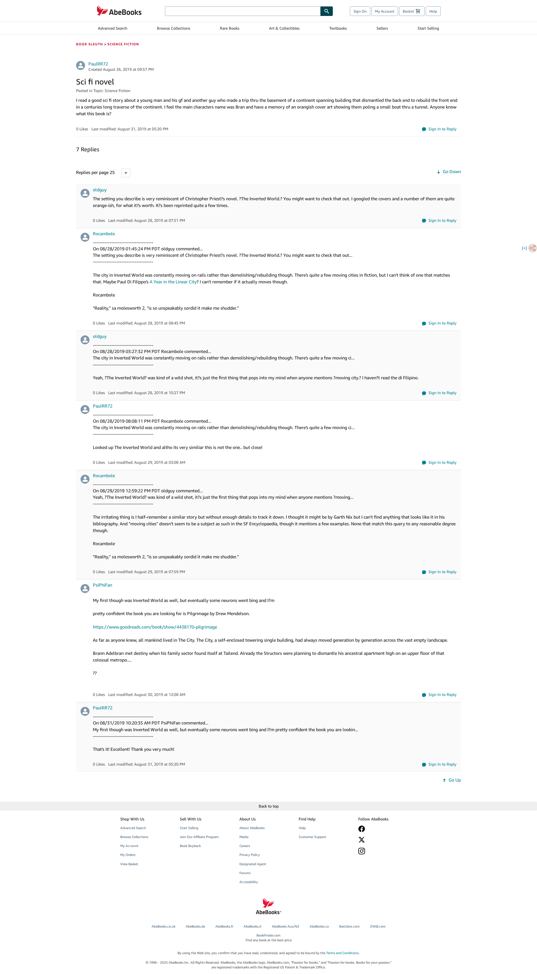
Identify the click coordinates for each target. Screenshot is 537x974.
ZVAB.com (378, 926)
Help (433, 11)
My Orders (127, 855)
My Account (384, 11)
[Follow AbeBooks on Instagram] (384, 851)
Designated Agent (252, 864)
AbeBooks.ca (319, 926)
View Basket (129, 864)
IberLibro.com (349, 926)
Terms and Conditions (342, 953)
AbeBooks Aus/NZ (285, 926)
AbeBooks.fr (224, 926)
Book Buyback (190, 846)
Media (243, 837)
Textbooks (338, 28)
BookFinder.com (269, 937)
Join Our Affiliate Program (199, 837)
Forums (245, 873)
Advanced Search (112, 28)
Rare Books (229, 28)
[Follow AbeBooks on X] (384, 839)
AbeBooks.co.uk (163, 926)
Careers (244, 846)
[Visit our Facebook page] (384, 829)
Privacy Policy (249, 855)
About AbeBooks (252, 828)
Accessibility (248, 882)
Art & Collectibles (284, 28)
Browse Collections (173, 28)
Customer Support (312, 837)
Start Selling (428, 28)
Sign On (360, 11)
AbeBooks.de (195, 926)
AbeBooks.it (253, 926)
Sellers (382, 28)
